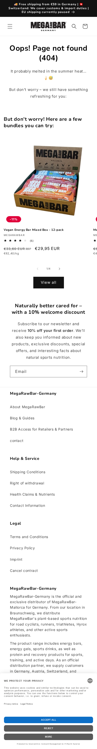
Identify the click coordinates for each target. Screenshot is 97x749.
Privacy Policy (22, 548)
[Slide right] (59, 268)
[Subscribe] (81, 371)
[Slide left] (37, 268)
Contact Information (27, 505)
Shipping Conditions (27, 472)
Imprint (16, 559)
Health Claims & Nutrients (32, 494)
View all (48, 282)
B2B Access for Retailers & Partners (41, 429)
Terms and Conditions (29, 537)
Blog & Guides (22, 418)
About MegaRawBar (27, 407)
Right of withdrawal (27, 483)
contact (16, 440)
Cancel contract (24, 570)
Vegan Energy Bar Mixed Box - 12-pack (34, 230)
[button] (9, 26)
